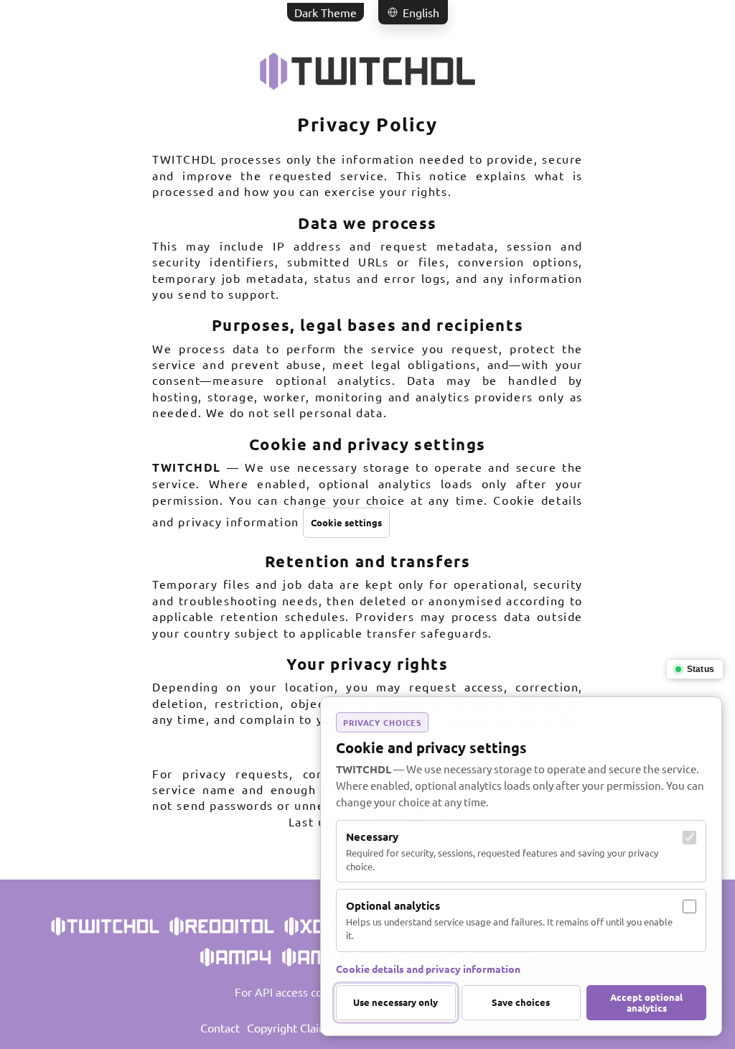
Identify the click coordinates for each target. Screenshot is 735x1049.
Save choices (521, 1002)
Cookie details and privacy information (428, 968)
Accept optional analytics (646, 1003)
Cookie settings (346, 522)
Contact (220, 1027)
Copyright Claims (290, 1027)
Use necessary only (395, 1002)
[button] (413, 12)
